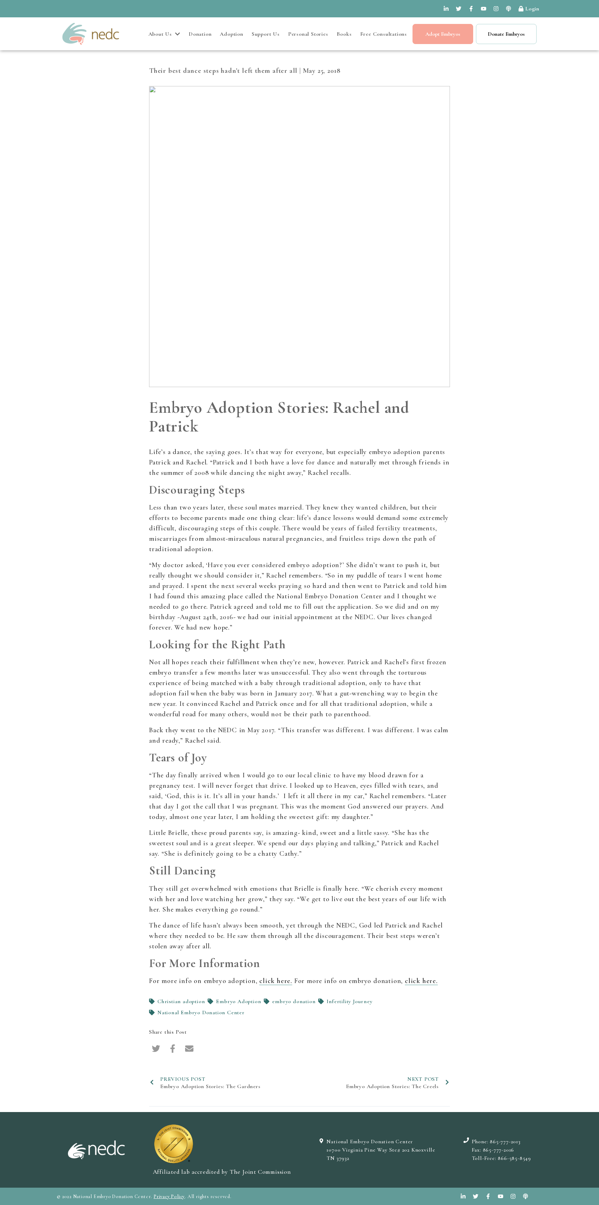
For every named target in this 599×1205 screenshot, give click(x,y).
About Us (160, 34)
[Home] (90, 34)
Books (344, 34)
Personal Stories (308, 34)
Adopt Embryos (442, 34)
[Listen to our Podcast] (508, 9)
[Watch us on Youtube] (483, 9)
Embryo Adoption (238, 1001)
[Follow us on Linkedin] (446, 9)
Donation (200, 34)
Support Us (266, 34)
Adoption (231, 34)
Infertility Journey (349, 1001)
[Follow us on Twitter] (458, 9)
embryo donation (293, 1001)
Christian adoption (181, 1001)
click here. (275, 981)
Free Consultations (383, 34)
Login (532, 8)
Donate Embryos (506, 34)
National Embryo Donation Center (201, 1012)
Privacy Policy (169, 1196)
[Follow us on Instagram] (496, 9)
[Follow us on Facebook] (471, 9)
